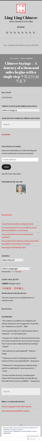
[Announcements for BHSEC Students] (30, 33)
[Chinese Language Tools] (23, 33)
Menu (22, 27)
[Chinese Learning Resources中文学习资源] (19, 33)
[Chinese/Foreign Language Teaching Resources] (26, 33)
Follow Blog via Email (11, 146)
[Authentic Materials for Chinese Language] (11, 33)
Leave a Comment (26, 58)
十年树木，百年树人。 (14, 288)
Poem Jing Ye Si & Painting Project (14, 247)
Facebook (6, 134)
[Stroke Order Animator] (34, 33)
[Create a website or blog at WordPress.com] (21, 425)
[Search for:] (21, 124)
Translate (17, 272)
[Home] (7, 33)
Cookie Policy (7, 433)
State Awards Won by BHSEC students (15, 411)
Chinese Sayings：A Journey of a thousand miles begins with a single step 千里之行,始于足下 (21, 72)
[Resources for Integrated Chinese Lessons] (15, 33)
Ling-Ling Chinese (21, 17)
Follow (6, 167)
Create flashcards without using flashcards (17, 224)
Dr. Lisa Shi (14, 58)
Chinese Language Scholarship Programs (16, 407)
